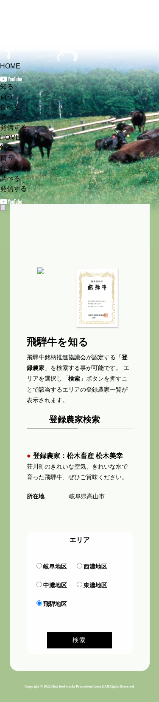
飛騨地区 (55, 603)
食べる (10, 107)
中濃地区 (55, 585)
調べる (10, 117)
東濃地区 (95, 585)
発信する (13, 127)
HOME (10, 66)
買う (7, 96)
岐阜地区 (55, 566)
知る (7, 86)
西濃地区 (95, 566)
